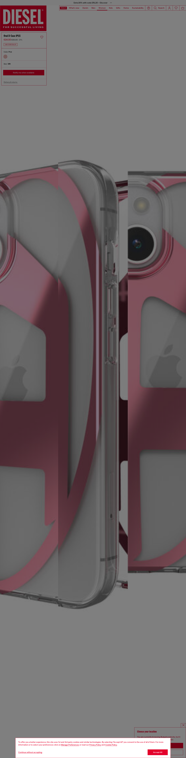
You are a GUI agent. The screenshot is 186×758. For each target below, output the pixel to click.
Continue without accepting (30, 752)
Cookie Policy (111, 745)
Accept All (157, 752)
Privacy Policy (95, 745)
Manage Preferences (70, 745)
